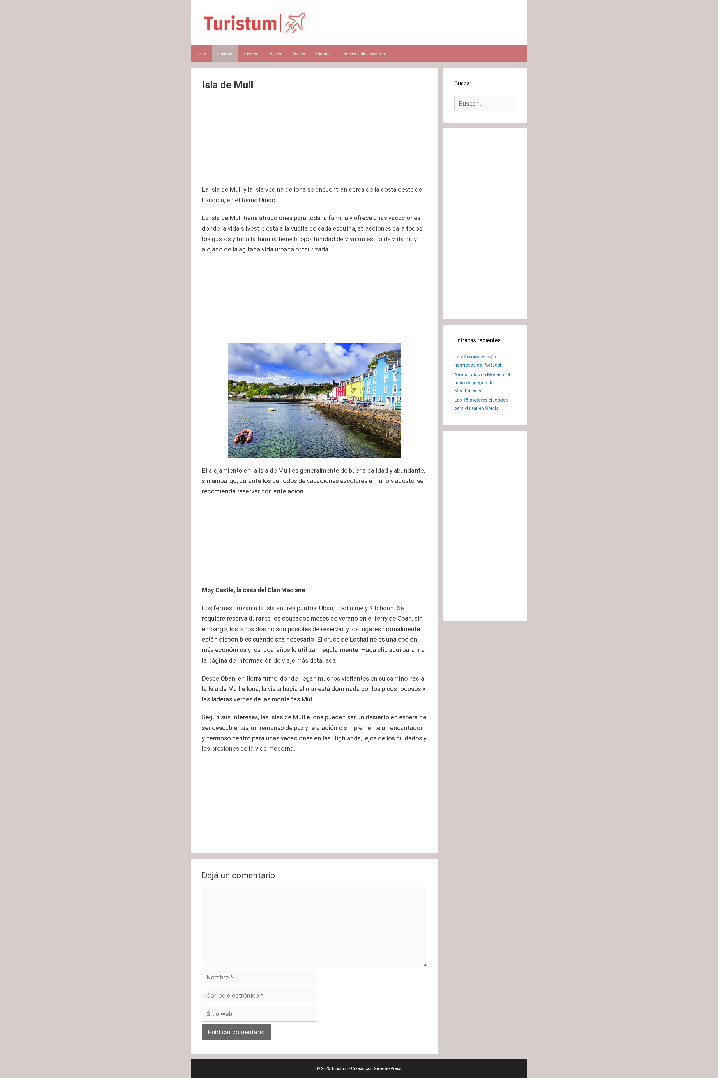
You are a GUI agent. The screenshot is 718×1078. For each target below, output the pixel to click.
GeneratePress (387, 1068)
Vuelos (298, 53)
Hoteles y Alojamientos (363, 53)
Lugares (224, 53)
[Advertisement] (314, 143)
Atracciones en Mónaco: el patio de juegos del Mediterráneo (482, 382)
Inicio (201, 53)
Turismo (251, 53)
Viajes (275, 53)
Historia (323, 53)
